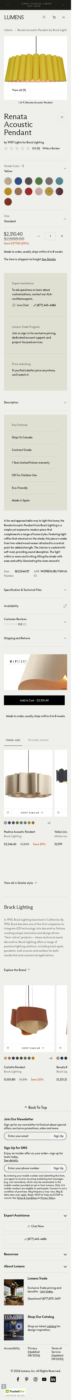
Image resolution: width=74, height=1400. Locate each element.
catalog (51, 1326)
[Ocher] (8, 191)
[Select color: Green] (17, 822)
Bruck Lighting (35, 142)
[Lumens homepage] (14, 17)
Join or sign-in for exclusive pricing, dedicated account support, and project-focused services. (34, 337)
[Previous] (8, 5)
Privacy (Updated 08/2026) (34, 1352)
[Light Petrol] (59, 181)
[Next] (63, 5)
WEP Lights (15, 142)
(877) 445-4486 (46, 305)
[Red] (28, 191)
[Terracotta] (8, 202)
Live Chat (23, 305)
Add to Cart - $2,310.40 (34, 700)
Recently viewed (38, 740)
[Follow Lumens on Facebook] (18, 1379)
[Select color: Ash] (5, 822)
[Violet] (59, 191)
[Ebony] (28, 181)
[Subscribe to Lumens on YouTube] (44, 1379)
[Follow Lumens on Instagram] (35, 1379)
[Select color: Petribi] (33, 822)
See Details (49, 259)
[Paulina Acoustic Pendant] (28, 774)
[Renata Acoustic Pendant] (35, 68)
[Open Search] (44, 17)
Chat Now (37, 1226)
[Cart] (54, 18)
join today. (46, 1291)
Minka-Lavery (63, 836)
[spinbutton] (50, 236)
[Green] (39, 181)
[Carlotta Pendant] (29, 1010)
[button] (17, 148)
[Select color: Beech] (9, 1058)
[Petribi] (18, 191)
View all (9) (19, 90)
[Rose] (39, 191)
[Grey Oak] (49, 181)
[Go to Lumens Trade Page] (14, 1292)
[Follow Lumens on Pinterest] (26, 1379)
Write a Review (51, 148)
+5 (49, 823)
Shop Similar (30, 813)
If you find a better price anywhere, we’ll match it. (33, 372)
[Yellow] (49, 191)
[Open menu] (63, 17)
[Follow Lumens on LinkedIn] (53, 1379)
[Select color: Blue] (9, 822)
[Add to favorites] (62, 117)
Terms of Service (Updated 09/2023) (57, 1354)
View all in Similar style (18, 882)
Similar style (13, 740)
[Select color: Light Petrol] (25, 822)
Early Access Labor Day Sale (37, 5)
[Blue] (18, 181)
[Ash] (8, 181)
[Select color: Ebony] (13, 822)
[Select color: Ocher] (29, 822)
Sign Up (58, 1136)
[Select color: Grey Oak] (21, 822)
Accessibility (12, 1348)
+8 (50, 1058)
